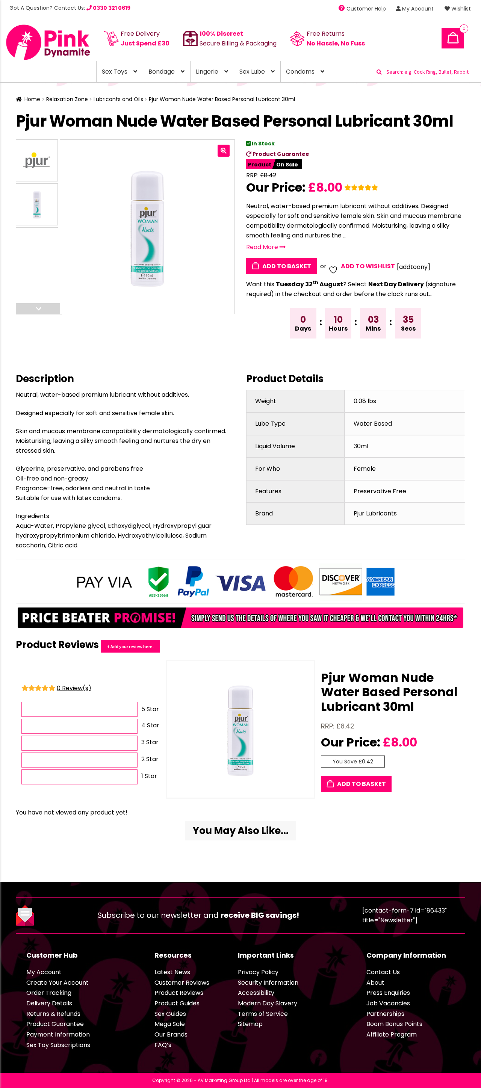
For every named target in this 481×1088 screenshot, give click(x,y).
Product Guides (177, 1003)
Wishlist (460, 8)
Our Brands (171, 1034)
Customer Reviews (181, 982)
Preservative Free (380, 491)
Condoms (300, 71)
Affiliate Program (391, 1034)
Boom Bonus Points (394, 1024)
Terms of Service (263, 1013)
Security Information (268, 982)
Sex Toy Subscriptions (58, 1045)
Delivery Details (49, 1003)
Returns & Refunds (53, 1013)
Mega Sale (169, 1024)
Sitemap (250, 1024)
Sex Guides (170, 1013)
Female (365, 468)
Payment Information (58, 1034)
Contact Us (383, 972)
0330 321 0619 (111, 8)
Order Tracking (48, 992)
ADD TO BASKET (286, 266)
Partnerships (385, 1013)
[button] (224, 151)
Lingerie (207, 71)
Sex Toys (114, 71)
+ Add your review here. (130, 646)
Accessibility (256, 992)
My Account (417, 8)
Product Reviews (178, 992)
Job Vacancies (388, 1003)
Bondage (161, 71)
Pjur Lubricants (375, 513)
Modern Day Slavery (267, 1003)
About (375, 982)
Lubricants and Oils (118, 99)
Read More (263, 247)
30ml (361, 446)
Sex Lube (252, 71)
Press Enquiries (388, 992)
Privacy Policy (258, 972)
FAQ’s (162, 1045)
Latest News (172, 972)
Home (32, 99)
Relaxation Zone (67, 99)
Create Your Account (57, 982)
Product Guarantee (280, 154)
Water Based (373, 423)
